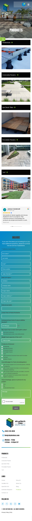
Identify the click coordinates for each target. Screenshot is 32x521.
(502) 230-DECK (10, 431)
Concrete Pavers (8, 350)
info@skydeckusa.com (12, 435)
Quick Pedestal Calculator (21, 19)
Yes (5, 384)
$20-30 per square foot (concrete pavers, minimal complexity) (17, 365)
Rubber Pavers (8, 359)
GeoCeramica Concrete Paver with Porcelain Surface (15, 356)
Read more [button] (6, 222)
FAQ (11, 512)
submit (16, 408)
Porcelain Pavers (8, 352)
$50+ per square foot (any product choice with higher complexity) (16, 375)
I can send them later (9, 387)
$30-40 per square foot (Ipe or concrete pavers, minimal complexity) (16, 368)
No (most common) (9, 332)
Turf (5, 353)
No (4, 386)
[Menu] (28, 4)
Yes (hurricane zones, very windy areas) (14, 334)
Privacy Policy (5, 512)
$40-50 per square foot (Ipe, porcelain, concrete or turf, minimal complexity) (16, 372)
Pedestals (6, 346)
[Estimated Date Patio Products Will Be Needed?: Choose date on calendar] (18, 325)
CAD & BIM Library (8, 19)
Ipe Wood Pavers (8, 348)
